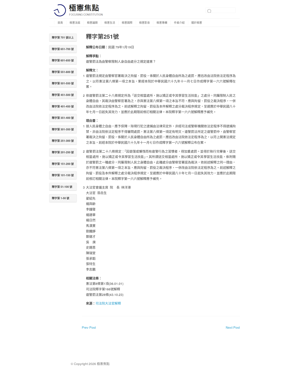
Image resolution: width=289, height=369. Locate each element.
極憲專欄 (162, 22)
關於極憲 (196, 22)
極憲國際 (127, 22)
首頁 (60, 22)
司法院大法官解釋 (108, 303)
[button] (63, 37)
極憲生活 (109, 22)
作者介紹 (179, 22)
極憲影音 (144, 22)
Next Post (233, 327)
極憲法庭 (75, 22)
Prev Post (89, 327)
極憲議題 (92, 22)
